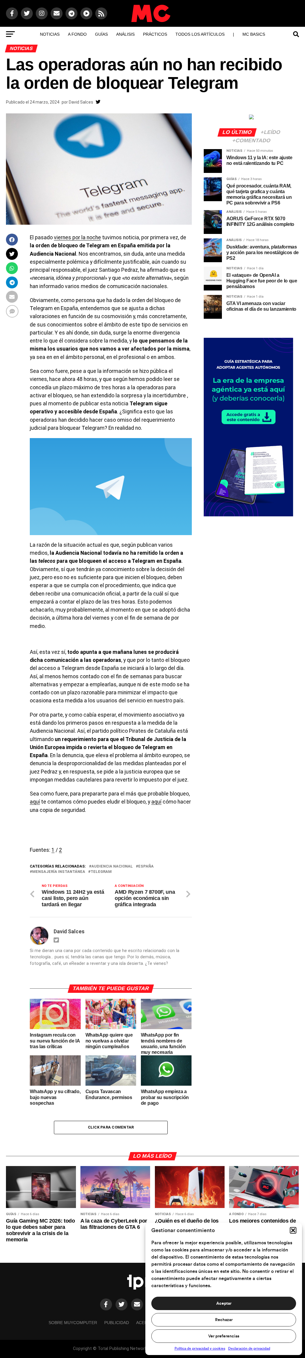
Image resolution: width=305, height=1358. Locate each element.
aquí (35, 802)
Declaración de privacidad (249, 1348)
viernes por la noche (77, 237)
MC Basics (253, 34)
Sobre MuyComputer (73, 1322)
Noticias (50, 34)
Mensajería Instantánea (58, 872)
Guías (101, 34)
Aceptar (223, 1303)
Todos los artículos (200, 34)
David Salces (81, 102)
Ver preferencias (223, 1336)
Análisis (125, 34)
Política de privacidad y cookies (200, 1348)
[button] (293, 1230)
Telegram (101, 872)
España (146, 866)
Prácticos (155, 34)
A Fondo (77, 34)
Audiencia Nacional (112, 866)
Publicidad (116, 1322)
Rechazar (224, 1320)
